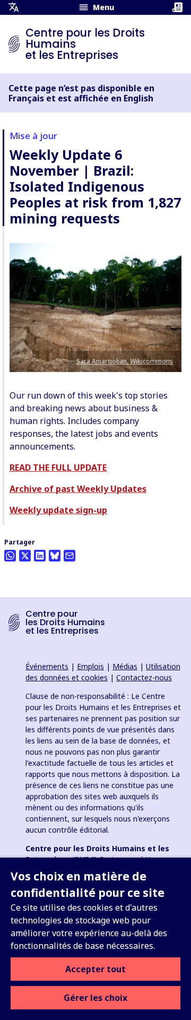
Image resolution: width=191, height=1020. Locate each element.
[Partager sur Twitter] (25, 555)
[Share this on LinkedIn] (40, 555)
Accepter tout (95, 969)
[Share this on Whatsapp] (10, 555)
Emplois (90, 666)
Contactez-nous (144, 677)
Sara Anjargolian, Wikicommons (124, 361)
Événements (46, 666)
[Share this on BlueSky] (54, 555)
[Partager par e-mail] (69, 555)
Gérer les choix (95, 998)
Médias (124, 666)
